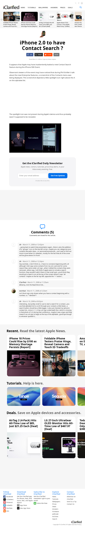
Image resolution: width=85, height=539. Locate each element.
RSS (7, 511)
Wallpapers (56, 502)
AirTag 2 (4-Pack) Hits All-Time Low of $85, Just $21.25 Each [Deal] (46, 24)
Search (54, 519)
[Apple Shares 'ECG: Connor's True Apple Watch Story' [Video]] (65, 20)
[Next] (83, 20)
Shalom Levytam (52, 59)
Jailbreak (55, 514)
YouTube (9, 508)
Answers (55, 509)
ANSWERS (54, 7)
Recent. (13, 331)
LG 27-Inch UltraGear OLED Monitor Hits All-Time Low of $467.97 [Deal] (58, 424)
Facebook (9, 497)
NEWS (23, 7)
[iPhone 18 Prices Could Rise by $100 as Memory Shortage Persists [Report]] (29, 20)
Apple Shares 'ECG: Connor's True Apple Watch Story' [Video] (63, 24)
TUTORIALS (32, 7)
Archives (55, 516)
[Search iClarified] (81, 7)
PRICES (62, 7)
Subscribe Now (42, 503)
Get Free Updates (58, 175)
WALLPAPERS (43, 7)
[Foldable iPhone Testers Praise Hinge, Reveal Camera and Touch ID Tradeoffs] (11, 20)
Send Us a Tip (71, 502)
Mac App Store (25, 508)
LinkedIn (9, 505)
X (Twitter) (9, 499)
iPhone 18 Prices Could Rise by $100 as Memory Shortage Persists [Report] (29, 24)
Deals (54, 506)
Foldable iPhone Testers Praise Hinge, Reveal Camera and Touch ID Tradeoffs (10, 25)
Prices (54, 504)
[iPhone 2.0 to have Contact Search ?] (35, 138)
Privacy (79, 524)
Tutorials (55, 499)
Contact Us (70, 504)
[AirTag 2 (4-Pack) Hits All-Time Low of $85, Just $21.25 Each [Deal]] (47, 20)
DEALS (70, 7)
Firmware (55, 511)
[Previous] (2, 20)
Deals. (12, 412)
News (54, 497)
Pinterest (9, 502)
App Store (23, 505)
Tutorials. (14, 383)
